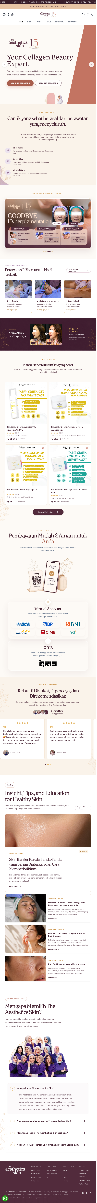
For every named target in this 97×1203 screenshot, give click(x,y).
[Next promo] (86, 223)
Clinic (65, 1170)
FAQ (64, 1177)
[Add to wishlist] (43, 385)
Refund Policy (84, 1184)
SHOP (29, 22)
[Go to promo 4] (51, 251)
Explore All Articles (81, 808)
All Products (35, 1170)
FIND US (40, 22)
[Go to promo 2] (45, 251)
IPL (48, 1177)
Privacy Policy (84, 1170)
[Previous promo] (9, 223)
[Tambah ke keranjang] (9, 421)
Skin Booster (52, 1174)
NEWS (49, 22)
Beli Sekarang (28, 421)
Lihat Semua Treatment (73, 270)
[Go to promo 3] (47, 251)
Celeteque (35, 1181)
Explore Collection (45, 512)
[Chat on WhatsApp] (5, 1198)
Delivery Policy (84, 1180)
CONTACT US (72, 22)
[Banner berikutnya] (91, 64)
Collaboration (36, 1177)
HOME (21, 22)
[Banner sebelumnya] (4, 64)
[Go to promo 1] (43, 251)
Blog (65, 1174)
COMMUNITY (59, 22)
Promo (65, 1181)
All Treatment (52, 1170)
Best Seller (35, 1174)
